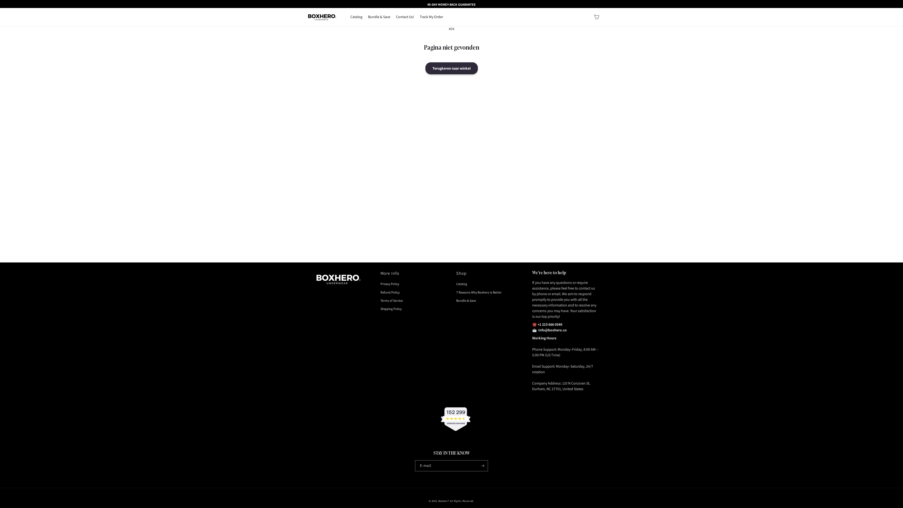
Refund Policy (390, 292)
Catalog (461, 284)
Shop (461, 273)
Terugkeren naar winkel (451, 68)
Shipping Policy (391, 309)
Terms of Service (391, 300)
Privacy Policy (389, 284)
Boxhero (442, 501)
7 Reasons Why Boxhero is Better (479, 292)
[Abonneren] (482, 465)
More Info (390, 273)
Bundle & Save (466, 300)
